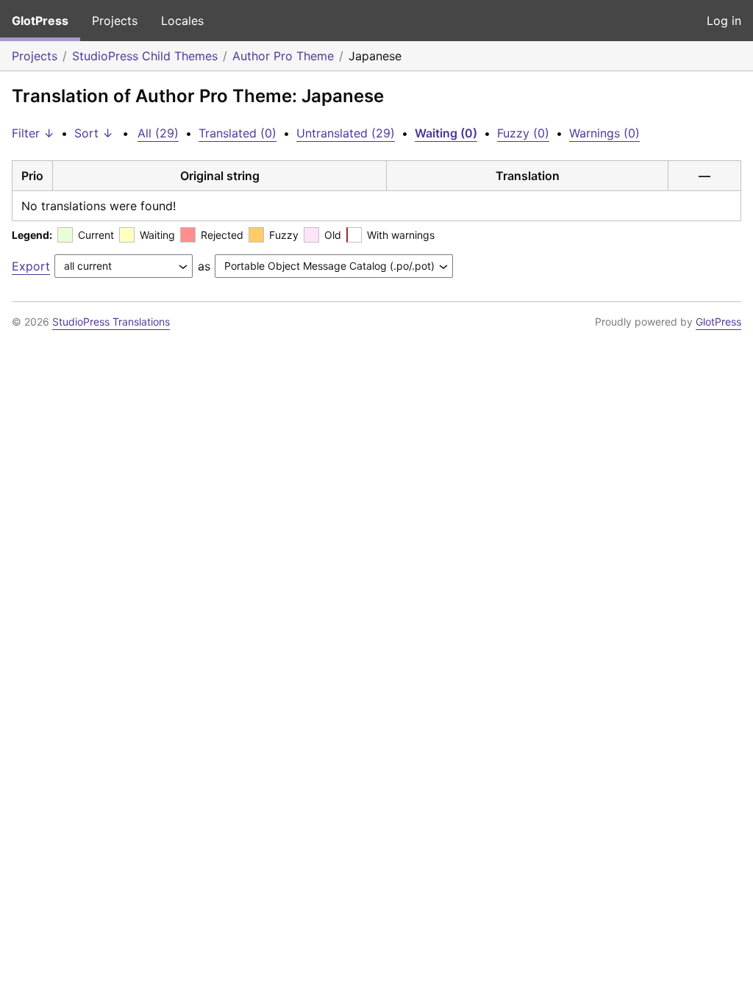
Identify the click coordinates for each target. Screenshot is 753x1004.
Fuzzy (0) (523, 133)
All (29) (158, 133)
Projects (115, 20)
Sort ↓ (93, 133)
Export (31, 266)
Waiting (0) (446, 133)
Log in (724, 20)
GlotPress (40, 20)
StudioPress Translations (111, 321)
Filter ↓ (33, 133)
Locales (182, 20)
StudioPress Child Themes (145, 56)
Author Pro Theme (283, 56)
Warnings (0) (604, 133)
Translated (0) (237, 133)
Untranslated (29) (345, 133)
